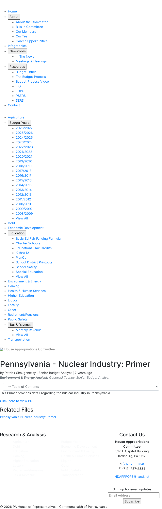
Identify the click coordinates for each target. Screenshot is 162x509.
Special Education (29, 272)
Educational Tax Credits (34, 248)
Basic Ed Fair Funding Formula (38, 238)
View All (22, 218)
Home (12, 11)
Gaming (13, 286)
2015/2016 (24, 180)
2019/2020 (24, 161)
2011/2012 (23, 199)
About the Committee (32, 22)
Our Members (26, 31)
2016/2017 (23, 175)
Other (12, 310)
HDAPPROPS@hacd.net (132, 476)
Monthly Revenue (28, 330)
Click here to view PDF (17, 401)
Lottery (13, 305)
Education (16, 233)
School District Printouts (34, 262)
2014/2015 (24, 185)
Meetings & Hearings (31, 61)
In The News (25, 56)
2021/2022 (24, 152)
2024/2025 (24, 137)
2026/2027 (24, 128)
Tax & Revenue (20, 325)
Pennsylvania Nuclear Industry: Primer (28, 417)
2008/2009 (24, 213)
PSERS (21, 96)
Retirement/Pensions (23, 314)
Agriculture (16, 117)
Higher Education (21, 295)
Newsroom (17, 51)
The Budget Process (31, 77)
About (14, 17)
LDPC (20, 91)
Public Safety (18, 319)
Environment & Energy (24, 281)
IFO (18, 86)
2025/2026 (24, 133)
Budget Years (19, 123)
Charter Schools (28, 243)
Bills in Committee (29, 27)
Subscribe (132, 501)
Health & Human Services (27, 291)
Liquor (12, 300)
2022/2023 (24, 147)
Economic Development (26, 228)
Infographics (17, 46)
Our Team (23, 36)
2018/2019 (24, 166)
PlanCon (22, 257)
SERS (20, 100)
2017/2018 (23, 171)
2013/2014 (24, 190)
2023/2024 (24, 142)
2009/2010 (24, 209)
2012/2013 (24, 194)
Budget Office (26, 72)
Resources (17, 67)
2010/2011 (23, 204)
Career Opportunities (31, 41)
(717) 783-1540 (133, 464)
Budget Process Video (32, 81)
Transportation (19, 339)
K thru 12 (22, 253)
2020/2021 (24, 156)
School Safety (26, 267)
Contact (14, 105)
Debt (11, 223)
